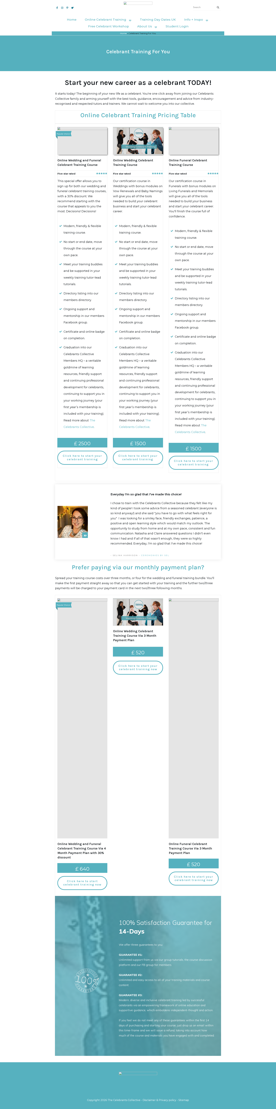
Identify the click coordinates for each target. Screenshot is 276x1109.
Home (123, 33)
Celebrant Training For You (138, 52)
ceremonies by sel (155, 555)
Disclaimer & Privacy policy (159, 1100)
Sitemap (183, 1100)
